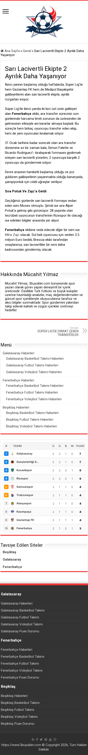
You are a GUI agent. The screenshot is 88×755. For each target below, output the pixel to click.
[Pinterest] (46, 739)
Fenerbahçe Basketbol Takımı (22, 657)
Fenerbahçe (12, 567)
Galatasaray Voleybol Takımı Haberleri (34, 372)
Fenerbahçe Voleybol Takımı (21, 670)
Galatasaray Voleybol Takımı (22, 624)
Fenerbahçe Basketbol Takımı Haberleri (34, 386)
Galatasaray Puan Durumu (20, 631)
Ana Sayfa (12, 51)
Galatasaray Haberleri (18, 353)
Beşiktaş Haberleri (16, 407)
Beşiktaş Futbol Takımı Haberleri (29, 420)
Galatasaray (12, 559)
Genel (27, 51)
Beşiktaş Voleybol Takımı (19, 717)
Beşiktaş (9, 552)
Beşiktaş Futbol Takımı (17, 710)
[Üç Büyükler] (44, 22)
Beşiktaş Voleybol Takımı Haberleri (31, 426)
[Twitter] (41, 739)
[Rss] (33, 739)
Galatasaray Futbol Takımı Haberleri (32, 365)
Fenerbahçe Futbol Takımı (20, 663)
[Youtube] (50, 739)
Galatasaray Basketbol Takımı (22, 610)
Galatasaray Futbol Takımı (20, 617)
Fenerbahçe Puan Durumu (20, 677)
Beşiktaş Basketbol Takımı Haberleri (32, 413)
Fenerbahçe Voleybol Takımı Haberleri (34, 399)
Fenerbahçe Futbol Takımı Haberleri (32, 392)
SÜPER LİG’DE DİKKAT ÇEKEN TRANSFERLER (58, 331)
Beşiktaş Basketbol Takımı (20, 703)
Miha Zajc (12, 235)
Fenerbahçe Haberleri (18, 380)
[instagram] (55, 739)
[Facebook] (37, 739)
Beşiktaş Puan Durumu (17, 724)
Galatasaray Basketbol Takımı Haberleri (35, 359)
